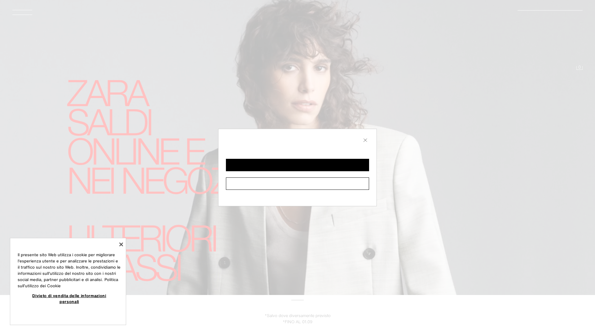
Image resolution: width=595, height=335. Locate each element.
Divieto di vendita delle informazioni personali (69, 298)
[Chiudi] (121, 244)
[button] (297, 165)
